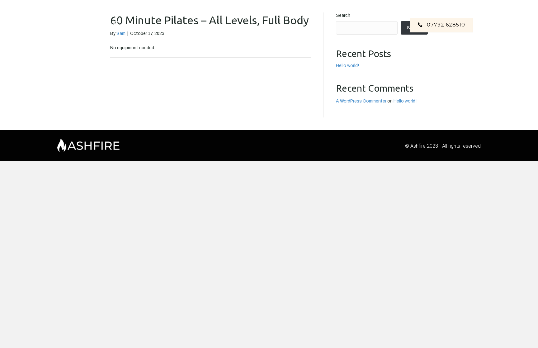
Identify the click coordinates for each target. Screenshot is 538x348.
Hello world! (347, 65)
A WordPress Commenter (361, 101)
